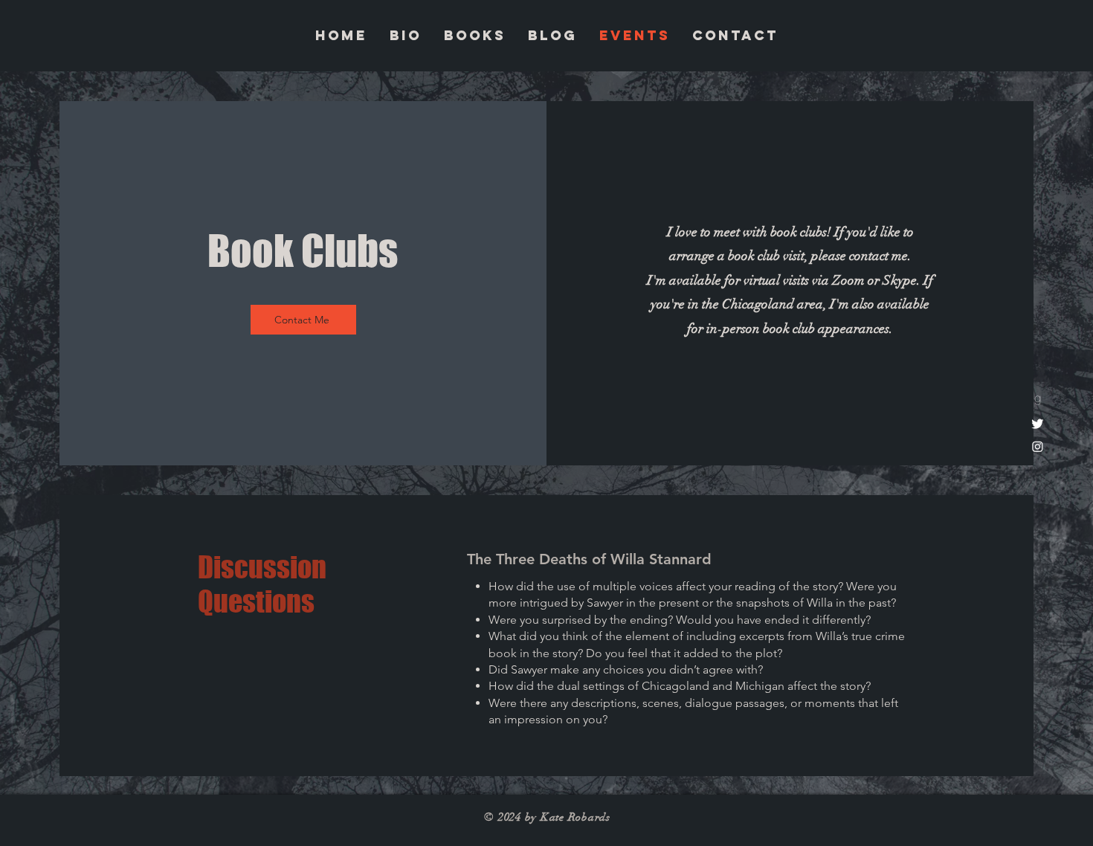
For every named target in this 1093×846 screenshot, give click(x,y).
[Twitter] (1038, 423)
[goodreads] (1038, 400)
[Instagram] (1038, 446)
